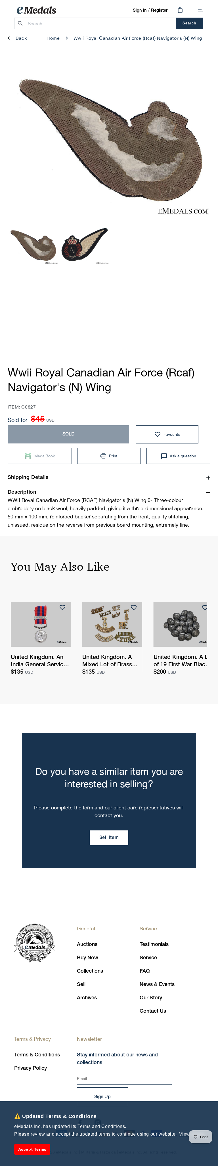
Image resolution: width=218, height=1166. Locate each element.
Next (197, 142)
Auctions (87, 944)
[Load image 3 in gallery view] (33, 245)
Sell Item (109, 838)
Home (53, 38)
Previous (21, 142)
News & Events (157, 984)
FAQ (145, 971)
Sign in (140, 10)
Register (159, 10)
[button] (200, 10)
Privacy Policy (30, 1068)
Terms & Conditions (37, 1055)
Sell (81, 984)
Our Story (151, 998)
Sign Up (102, 1097)
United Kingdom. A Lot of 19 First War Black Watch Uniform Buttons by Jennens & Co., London (183, 662)
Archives (87, 998)
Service (148, 958)
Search (189, 23)
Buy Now (87, 958)
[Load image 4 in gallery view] (83, 245)
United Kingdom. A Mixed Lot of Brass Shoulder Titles (107, 662)
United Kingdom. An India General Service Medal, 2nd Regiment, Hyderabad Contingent (40, 662)
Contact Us (153, 1011)
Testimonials (154, 944)
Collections (90, 971)
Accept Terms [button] (32, 1149)
